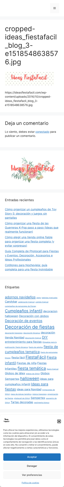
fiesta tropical (52, 369)
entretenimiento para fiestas (23, 341)
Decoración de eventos (23, 321)
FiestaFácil (36, 357)
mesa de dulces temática (21, 394)
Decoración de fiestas (29, 327)
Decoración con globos (34, 316)
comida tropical (41, 302)
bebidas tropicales (49, 298)
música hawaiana (39, 394)
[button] (59, 421)
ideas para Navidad (29, 389)
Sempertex (38, 398)
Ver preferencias (32, 474)
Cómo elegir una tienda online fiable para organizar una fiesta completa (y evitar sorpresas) (29, 241)
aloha (38, 298)
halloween (29, 378)
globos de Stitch (33, 374)
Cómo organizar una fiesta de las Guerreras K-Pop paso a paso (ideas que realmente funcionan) (31, 227)
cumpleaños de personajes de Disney (20, 306)
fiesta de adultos (36, 347)
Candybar (11, 301)
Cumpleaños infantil (23, 310)
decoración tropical (33, 338)
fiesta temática (32, 368)
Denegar (32, 465)
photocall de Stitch (22, 398)
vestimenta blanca (41, 403)
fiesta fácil (18, 357)
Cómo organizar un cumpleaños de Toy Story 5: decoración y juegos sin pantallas (30, 213)
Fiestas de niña (26, 363)
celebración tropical (26, 302)
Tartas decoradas (22, 402)
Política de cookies (30, 482)
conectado (42, 131)
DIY (45, 337)
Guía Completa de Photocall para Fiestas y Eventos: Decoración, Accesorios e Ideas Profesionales (32, 255)
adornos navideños (20, 297)
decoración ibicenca (31, 333)
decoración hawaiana (13, 333)
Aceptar (32, 456)
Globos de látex (15, 373)
